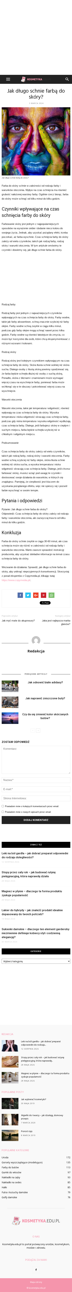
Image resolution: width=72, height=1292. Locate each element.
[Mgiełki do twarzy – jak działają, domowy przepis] (10, 1119)
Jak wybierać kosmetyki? (33, 1099)
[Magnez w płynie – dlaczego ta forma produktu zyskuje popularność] (10, 1077)
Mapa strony (36, 1282)
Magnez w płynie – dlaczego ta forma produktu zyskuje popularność (45, 1075)
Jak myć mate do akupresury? (18, 620)
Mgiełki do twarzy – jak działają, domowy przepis (42, 1117)
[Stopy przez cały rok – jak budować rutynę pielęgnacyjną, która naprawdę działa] (10, 1061)
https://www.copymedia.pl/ (16, 580)
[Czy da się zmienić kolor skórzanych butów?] (10, 718)
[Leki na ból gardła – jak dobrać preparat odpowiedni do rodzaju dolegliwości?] (10, 1046)
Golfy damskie (9, 1197)
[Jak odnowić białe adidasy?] (10, 686)
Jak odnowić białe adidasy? (45, 682)
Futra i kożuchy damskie (15, 1192)
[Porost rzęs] (10, 1135)
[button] (67, 79)
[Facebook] (36, 1270)
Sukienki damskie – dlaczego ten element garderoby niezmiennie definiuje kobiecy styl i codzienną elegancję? (35, 933)
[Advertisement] (36, 37)
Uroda (5, 1157)
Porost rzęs (26, 1131)
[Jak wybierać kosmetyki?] (10, 1103)
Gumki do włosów (11, 1172)
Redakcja (36, 650)
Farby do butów (10, 1167)
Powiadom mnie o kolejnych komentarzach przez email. (32, 806)
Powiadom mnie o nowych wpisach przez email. (28, 812)
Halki (4, 1187)
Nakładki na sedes (11, 1182)
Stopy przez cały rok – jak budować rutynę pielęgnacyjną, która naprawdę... (42, 1059)
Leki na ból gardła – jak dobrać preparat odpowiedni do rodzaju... (41, 1043)
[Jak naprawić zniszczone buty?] (10, 702)
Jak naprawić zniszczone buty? (45, 698)
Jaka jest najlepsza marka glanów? (56, 622)
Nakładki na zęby (11, 1177)
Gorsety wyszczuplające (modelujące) (22, 1162)
